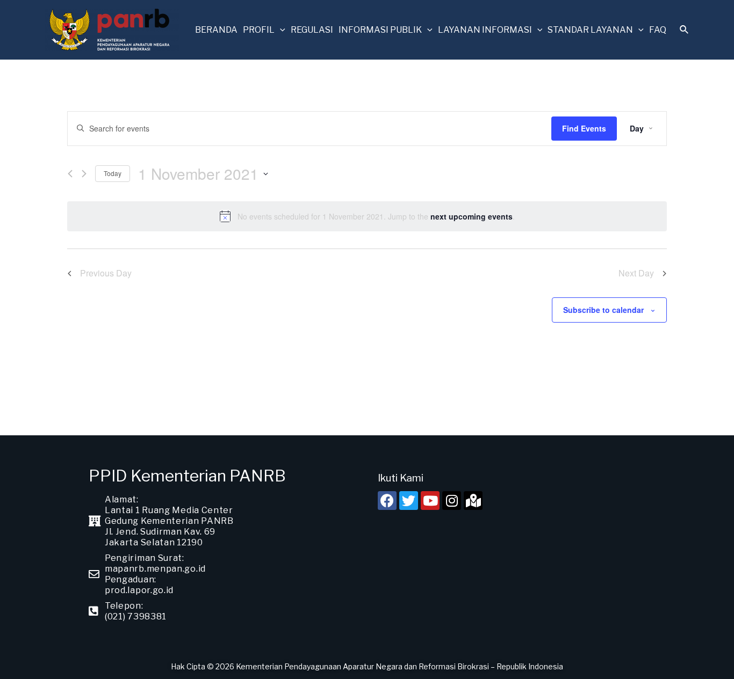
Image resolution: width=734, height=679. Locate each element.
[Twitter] (408, 500)
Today (112, 173)
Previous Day (106, 273)
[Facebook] (387, 500)
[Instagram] (451, 500)
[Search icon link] (684, 30)
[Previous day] (70, 174)
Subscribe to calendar (603, 309)
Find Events (584, 128)
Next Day (636, 273)
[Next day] (84, 174)
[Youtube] (430, 500)
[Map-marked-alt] (473, 500)
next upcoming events (471, 216)
